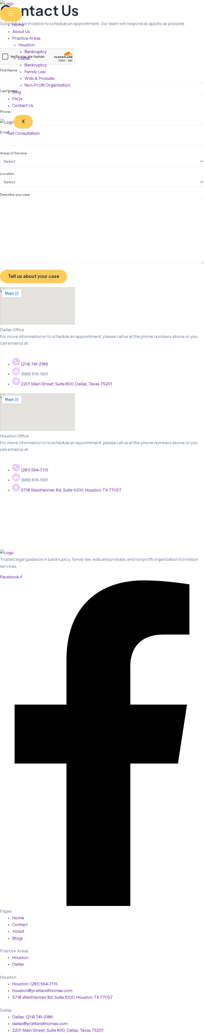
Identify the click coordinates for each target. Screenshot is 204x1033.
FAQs (17, 98)
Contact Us (22, 105)
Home (18, 24)
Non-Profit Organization (47, 85)
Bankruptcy (35, 51)
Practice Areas (26, 38)
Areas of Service (13, 153)
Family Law (35, 71)
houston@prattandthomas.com (30, 456)
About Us (21, 31)
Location (7, 173)
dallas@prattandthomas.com (27, 349)
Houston (26, 44)
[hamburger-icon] (11, 14)
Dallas (24, 58)
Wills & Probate (39, 78)
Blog (16, 92)
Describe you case (15, 194)
